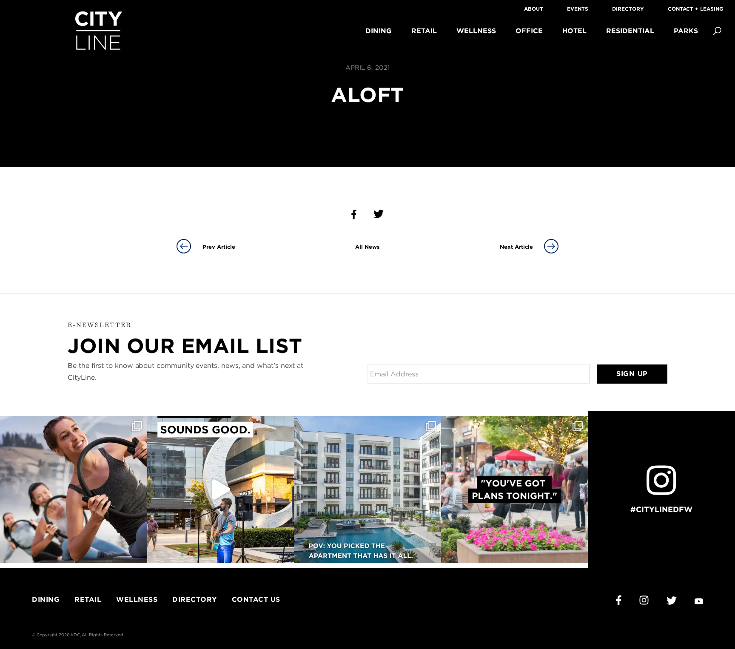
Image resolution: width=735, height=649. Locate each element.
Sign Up (632, 374)
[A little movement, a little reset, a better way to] (73, 489)
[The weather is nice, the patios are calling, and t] (514, 489)
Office (529, 31)
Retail (424, 31)
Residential (630, 31)
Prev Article (218, 247)
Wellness (476, 31)
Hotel (574, 31)
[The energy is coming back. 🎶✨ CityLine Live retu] (220, 489)
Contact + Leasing (695, 9)
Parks (686, 31)
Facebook (618, 600)
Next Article (516, 247)
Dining (378, 31)
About (533, 9)
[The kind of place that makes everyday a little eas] (367, 489)
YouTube (699, 601)
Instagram (644, 600)
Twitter (672, 600)
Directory (628, 9)
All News (367, 247)
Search (717, 31)
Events (577, 9)
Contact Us (256, 599)
